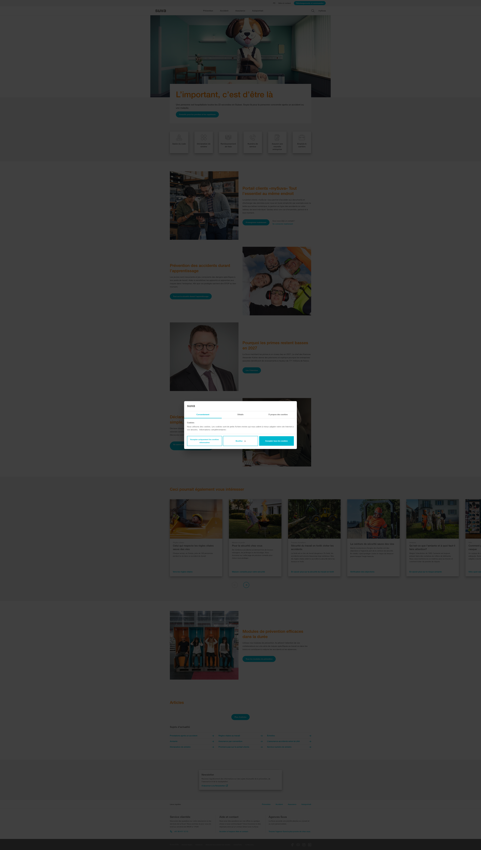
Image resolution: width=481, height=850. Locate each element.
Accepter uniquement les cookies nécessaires (204, 440)
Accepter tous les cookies (276, 441)
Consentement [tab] (202, 414)
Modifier (239, 441)
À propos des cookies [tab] (278, 414)
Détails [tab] (240, 414)
